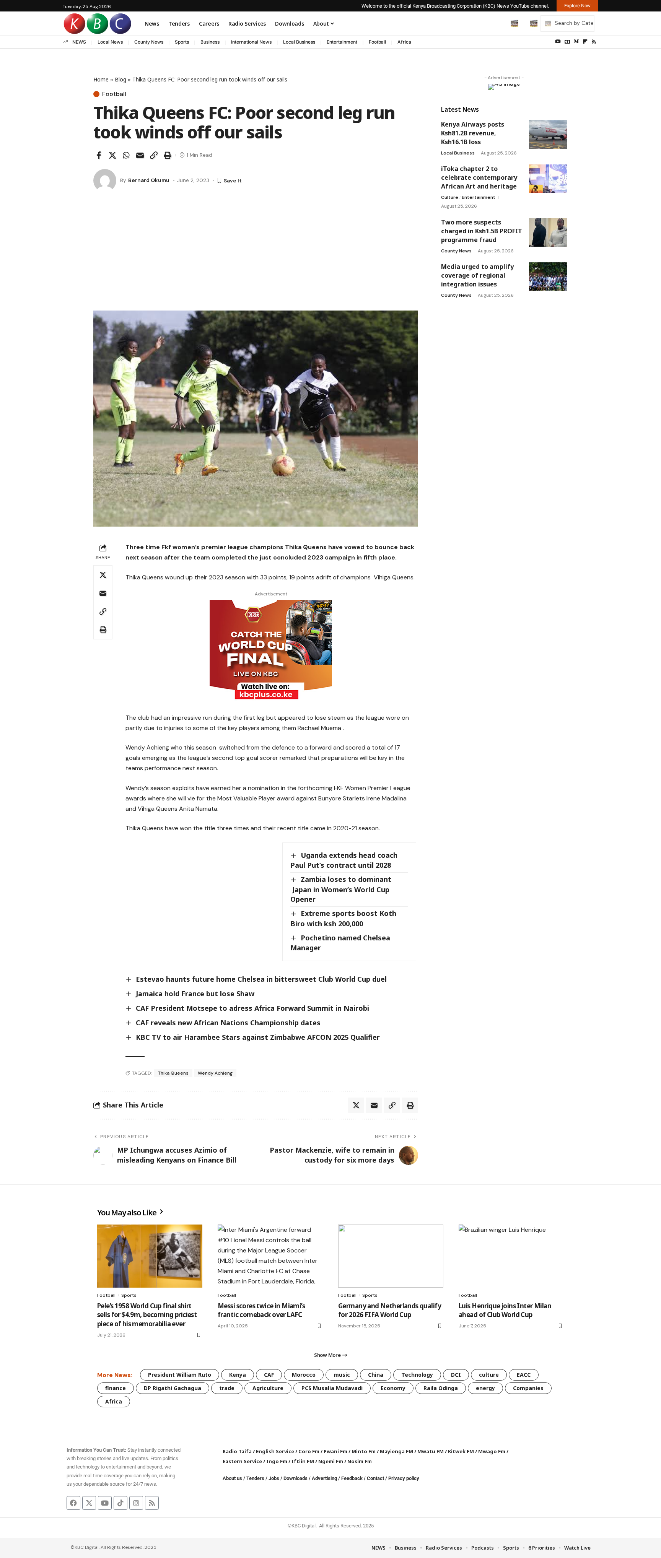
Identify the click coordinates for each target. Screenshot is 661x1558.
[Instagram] (136, 1503)
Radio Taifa (237, 1451)
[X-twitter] (89, 1503)
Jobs (274, 1478)
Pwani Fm (335, 1451)
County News (148, 42)
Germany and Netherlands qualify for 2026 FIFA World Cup (389, 1310)
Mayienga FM (396, 1451)
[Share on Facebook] (98, 155)
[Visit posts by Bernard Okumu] (104, 180)
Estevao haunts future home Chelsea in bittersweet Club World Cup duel (261, 979)
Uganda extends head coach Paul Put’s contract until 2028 (343, 860)
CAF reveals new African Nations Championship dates (228, 1022)
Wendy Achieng (215, 1073)
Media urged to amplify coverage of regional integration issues (477, 275)
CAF (269, 1374)
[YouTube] (558, 41)
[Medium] (576, 41)
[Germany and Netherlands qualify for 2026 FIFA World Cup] (390, 1256)
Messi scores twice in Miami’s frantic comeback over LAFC (261, 1310)
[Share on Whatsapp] (126, 155)
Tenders (255, 1478)
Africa (404, 42)
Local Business (299, 42)
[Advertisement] (255, 253)
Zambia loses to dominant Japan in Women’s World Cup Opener (340, 889)
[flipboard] (585, 41)
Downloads (295, 1478)
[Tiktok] (120, 1503)
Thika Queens (173, 1073)
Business (210, 42)
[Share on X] (112, 155)
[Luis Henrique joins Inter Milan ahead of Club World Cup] (511, 1256)
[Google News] (567, 41)
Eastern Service (242, 1461)
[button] (498, 23)
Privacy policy (403, 1478)
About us (232, 1478)
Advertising (324, 1478)
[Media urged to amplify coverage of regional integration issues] (548, 276)
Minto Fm (364, 1451)
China (375, 1374)
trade (226, 1388)
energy (485, 1388)
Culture (449, 197)
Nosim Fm (359, 1461)
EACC (524, 1374)
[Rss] (593, 41)
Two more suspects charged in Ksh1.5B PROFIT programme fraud (481, 231)
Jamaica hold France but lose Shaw (195, 993)
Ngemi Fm (330, 1461)
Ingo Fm (276, 1461)
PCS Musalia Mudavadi (332, 1388)
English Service (275, 1451)
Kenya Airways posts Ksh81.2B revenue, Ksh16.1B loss (472, 133)
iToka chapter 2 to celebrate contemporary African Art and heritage (479, 177)
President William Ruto (179, 1374)
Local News (110, 42)
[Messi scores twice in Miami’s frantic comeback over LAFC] (270, 1256)
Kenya (237, 1374)
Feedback (352, 1478)
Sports (182, 42)
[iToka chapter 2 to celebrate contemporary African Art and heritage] (548, 178)
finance (115, 1388)
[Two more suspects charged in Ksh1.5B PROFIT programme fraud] (548, 232)
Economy (393, 1388)
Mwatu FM (430, 1451)
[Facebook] (73, 1503)
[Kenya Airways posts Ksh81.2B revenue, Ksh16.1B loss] (548, 134)
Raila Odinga (440, 1388)
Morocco (304, 1374)
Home (101, 79)
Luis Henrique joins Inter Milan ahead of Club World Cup (505, 1310)
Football (377, 42)
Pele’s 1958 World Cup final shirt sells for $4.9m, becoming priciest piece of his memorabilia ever (147, 1315)
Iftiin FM (302, 1461)
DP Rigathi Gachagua (172, 1388)
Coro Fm (308, 1451)
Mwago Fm (491, 1451)
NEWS (79, 42)
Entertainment (342, 42)
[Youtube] (105, 1503)
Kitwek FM (461, 1451)
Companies (528, 1388)
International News (251, 42)
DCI (456, 1374)
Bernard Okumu (148, 180)
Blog (120, 79)
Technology (417, 1374)
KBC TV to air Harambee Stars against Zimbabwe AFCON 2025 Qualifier (258, 1037)
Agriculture (267, 1388)
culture (489, 1374)
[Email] (140, 155)
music (342, 1374)
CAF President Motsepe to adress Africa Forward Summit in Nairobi (252, 1008)
